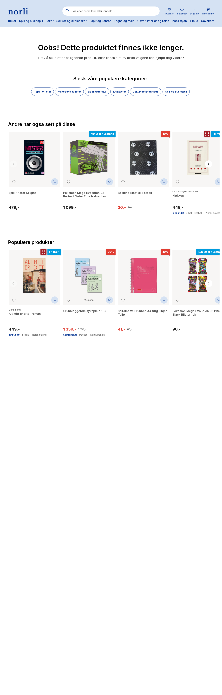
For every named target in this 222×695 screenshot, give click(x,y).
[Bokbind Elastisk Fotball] (143, 155)
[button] (182, 11)
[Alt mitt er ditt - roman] (34, 273)
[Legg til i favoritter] (13, 181)
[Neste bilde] (208, 164)
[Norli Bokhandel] (18, 11)
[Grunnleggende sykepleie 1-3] (89, 273)
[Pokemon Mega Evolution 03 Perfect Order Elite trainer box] (89, 155)
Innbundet (178, 213)
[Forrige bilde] (13, 164)
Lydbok (198, 213)
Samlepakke (70, 334)
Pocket (83, 334)
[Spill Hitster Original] (34, 155)
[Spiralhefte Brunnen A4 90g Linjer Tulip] (143, 273)
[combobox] (111, 11)
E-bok (189, 213)
